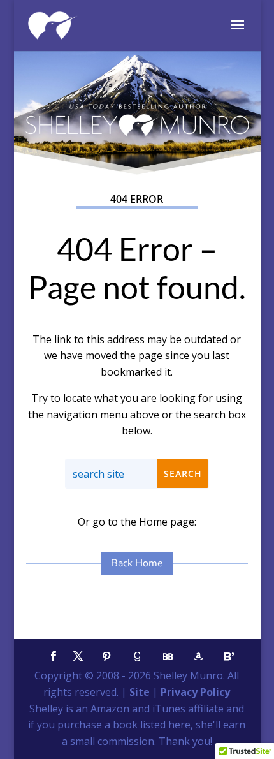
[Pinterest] (107, 656)
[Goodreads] (137, 656)
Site (139, 692)
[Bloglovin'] (229, 656)
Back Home (137, 563)
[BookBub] (168, 656)
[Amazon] (199, 656)
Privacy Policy (195, 692)
